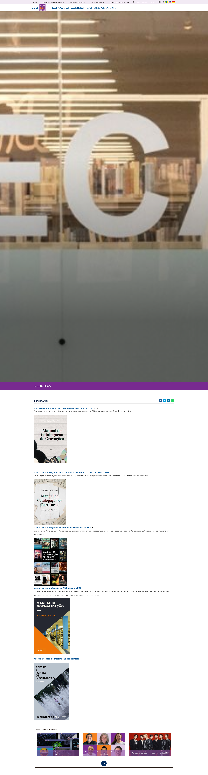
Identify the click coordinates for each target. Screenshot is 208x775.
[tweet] (164, 400)
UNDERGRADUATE (77, 2)
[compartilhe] (160, 400)
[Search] (133, 2)
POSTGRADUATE (97, 2)
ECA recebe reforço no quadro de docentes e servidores (104, 753)
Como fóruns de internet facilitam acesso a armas (57, 753)
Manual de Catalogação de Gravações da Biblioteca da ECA (63, 408)
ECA (35, 2)
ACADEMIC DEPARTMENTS (53, 2)
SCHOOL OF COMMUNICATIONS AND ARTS (84, 7)
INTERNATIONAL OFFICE (119, 2)
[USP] (161, 2)
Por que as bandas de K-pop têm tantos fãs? (150, 753)
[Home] (39, 7)
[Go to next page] (104, 763)
